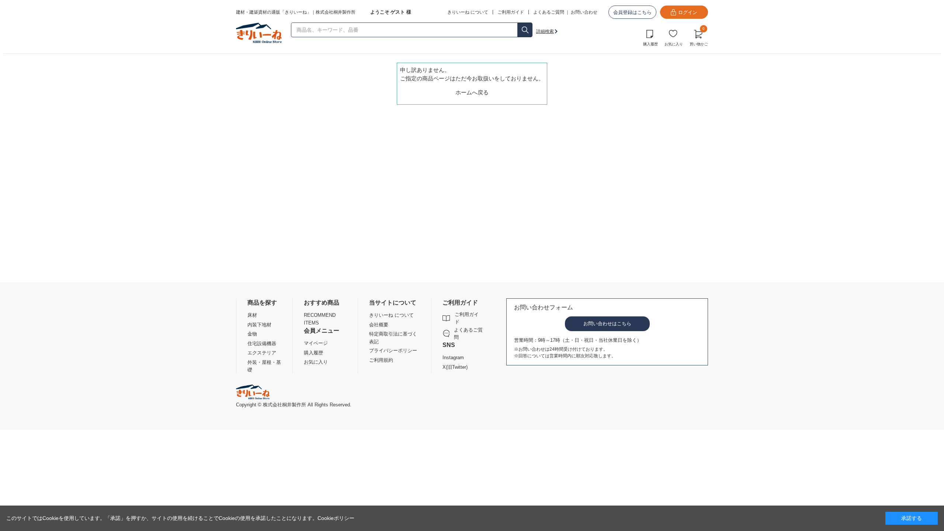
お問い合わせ (584, 12)
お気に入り (673, 44)
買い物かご (699, 37)
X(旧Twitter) (455, 367)
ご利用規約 (381, 360)
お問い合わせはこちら (607, 323)
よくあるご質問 (548, 12)
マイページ (316, 343)
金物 (252, 334)
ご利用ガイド (467, 318)
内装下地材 (259, 324)
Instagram (453, 357)
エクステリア (261, 352)
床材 (252, 315)
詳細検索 (545, 31)
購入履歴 (650, 44)
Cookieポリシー (335, 518)
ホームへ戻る (472, 92)
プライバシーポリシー (393, 350)
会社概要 (378, 324)
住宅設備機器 (261, 343)
